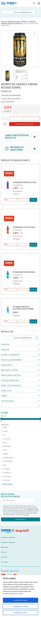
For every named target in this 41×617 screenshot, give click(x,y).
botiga (4, 21)
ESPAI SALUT (7, 365)
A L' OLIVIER (6, 480)
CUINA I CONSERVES (10, 355)
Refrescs (24, 21)
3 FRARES (5, 454)
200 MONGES (7, 446)
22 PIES (5, 450)
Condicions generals (8, 537)
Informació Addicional (17, 148)
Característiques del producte (17, 136)
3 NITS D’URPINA (8, 461)
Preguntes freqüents (8, 542)
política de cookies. (16, 594)
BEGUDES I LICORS (14, 21)
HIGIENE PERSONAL (10, 380)
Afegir (33, 200)
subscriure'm (20, 519)
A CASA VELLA (7, 476)
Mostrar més (6, 484)
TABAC (4, 396)
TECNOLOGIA (7, 401)
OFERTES (5, 344)
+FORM (5, 431)
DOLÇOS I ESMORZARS (11, 360)
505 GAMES (6, 469)
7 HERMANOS (7, 472)
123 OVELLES (7, 438)
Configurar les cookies (20, 606)
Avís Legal (4, 562)
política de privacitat (32, 508)
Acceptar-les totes (20, 600)
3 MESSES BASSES (8, 457)
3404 (4, 465)
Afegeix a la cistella (25, 124)
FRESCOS (5, 349)
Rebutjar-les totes (20, 612)
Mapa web (4, 547)
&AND (5, 427)
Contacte (4, 557)
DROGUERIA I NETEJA (11, 375)
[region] (20, 596)
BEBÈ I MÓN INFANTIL (11, 385)
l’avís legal (26, 514)
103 (4, 435)
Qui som (4, 552)
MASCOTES (6, 390)
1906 (4, 442)
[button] (34, 3)
